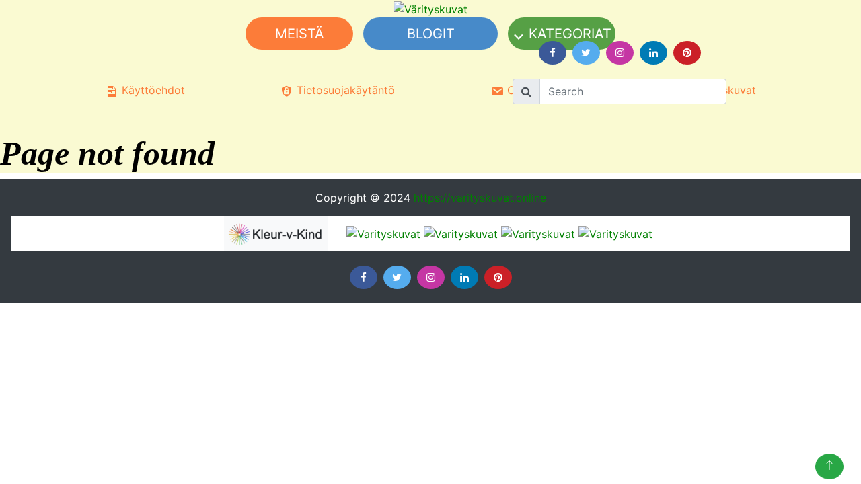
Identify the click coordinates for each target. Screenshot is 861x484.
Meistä (299, 34)
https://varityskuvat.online (480, 197)
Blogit (431, 34)
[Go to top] (829, 466)
